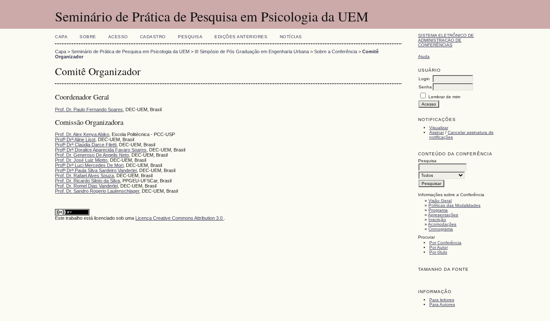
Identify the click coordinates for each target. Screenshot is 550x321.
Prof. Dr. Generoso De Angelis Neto (92, 154)
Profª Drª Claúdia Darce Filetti (85, 144)
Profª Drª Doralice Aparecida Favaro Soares (101, 149)
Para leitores (441, 299)
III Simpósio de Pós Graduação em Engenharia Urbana (252, 51)
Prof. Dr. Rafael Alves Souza (84, 175)
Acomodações (442, 224)
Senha (425, 87)
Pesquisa (190, 36)
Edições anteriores (240, 36)
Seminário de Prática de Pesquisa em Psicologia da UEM (130, 51)
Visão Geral (440, 200)
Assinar (436, 132)
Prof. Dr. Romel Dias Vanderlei (86, 185)
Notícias (291, 36)
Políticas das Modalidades (454, 205)
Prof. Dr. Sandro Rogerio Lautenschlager (97, 191)
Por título (438, 252)
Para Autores (442, 304)
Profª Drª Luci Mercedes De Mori (89, 165)
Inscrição (437, 219)
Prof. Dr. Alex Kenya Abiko (82, 134)
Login (424, 78)
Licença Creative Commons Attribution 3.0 (179, 218)
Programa (438, 210)
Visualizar (438, 127)
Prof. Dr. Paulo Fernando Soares (89, 109)
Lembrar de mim (444, 96)
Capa (61, 36)
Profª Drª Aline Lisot (75, 139)
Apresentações (443, 214)
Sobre (87, 36)
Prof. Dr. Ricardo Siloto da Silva (87, 180)
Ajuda (424, 56)
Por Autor (438, 247)
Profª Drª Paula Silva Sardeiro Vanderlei (96, 170)
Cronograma (440, 229)
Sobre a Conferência (335, 51)
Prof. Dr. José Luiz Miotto (81, 160)
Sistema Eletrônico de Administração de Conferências (446, 40)
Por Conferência (445, 242)
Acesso (118, 36)
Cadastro (153, 36)
